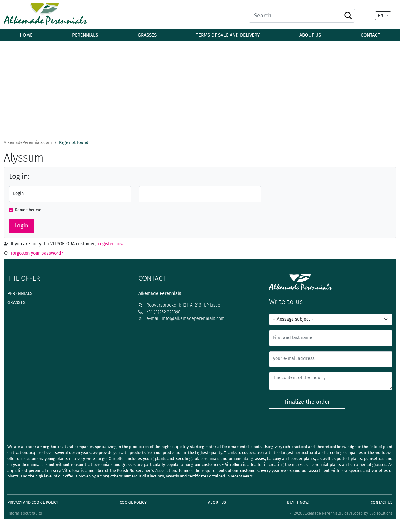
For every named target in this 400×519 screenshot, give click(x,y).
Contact (370, 35)
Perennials (20, 293)
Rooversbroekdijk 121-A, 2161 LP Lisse (182, 305)
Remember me (28, 209)
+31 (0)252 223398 (163, 312)
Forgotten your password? (37, 253)
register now (110, 244)
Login (21, 225)
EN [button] (381, 15)
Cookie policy (133, 502)
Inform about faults (25, 513)
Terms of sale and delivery (228, 35)
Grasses (17, 302)
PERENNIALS (85, 35)
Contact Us (381, 502)
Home (26, 35)
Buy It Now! (298, 502)
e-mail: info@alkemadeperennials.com (185, 318)
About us (310, 35)
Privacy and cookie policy (33, 502)
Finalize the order (307, 401)
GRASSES (147, 35)
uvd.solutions (380, 513)
